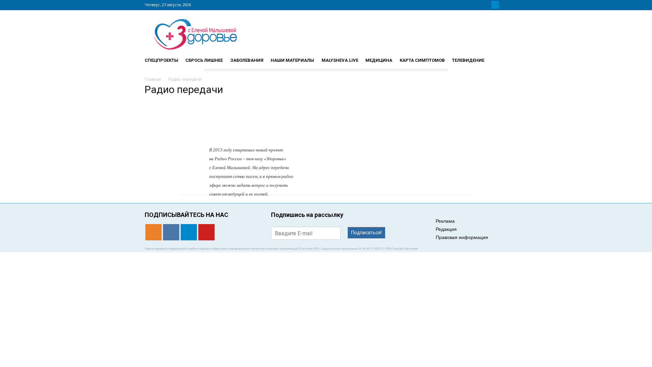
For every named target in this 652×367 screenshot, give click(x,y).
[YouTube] (503, 4)
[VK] (487, 4)
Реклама (445, 221)
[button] (499, 57)
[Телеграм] (495, 4)
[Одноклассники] (479, 4)
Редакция (446, 229)
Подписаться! (366, 232)
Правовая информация (462, 237)
